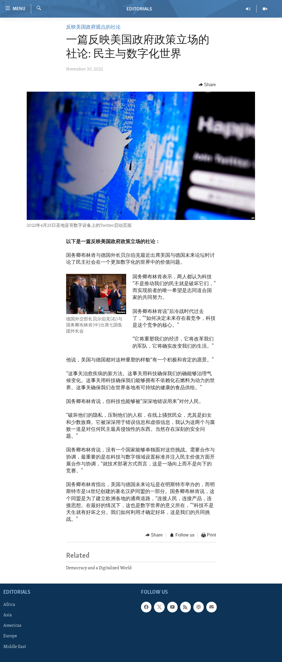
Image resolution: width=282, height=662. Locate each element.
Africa (9, 605)
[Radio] (248, 9)
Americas (12, 626)
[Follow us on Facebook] (146, 607)
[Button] (207, 84)
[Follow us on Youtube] (172, 607)
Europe (10, 636)
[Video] (265, 9)
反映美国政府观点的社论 (93, 27)
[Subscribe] (211, 607)
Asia (7, 615)
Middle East (14, 647)
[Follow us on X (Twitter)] (159, 607)
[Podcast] (198, 607)
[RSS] (185, 607)
